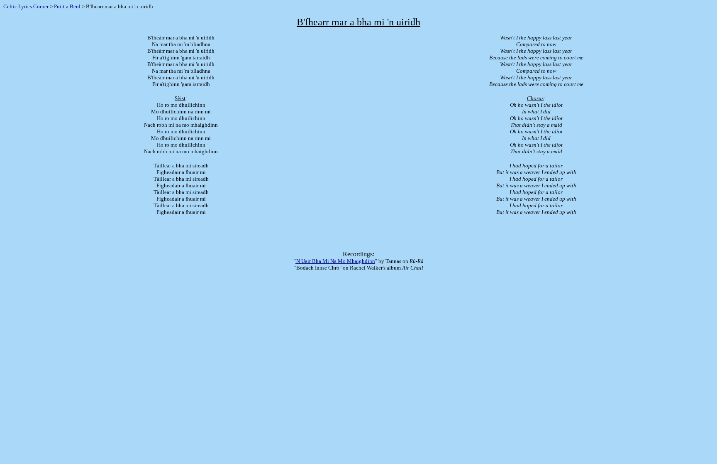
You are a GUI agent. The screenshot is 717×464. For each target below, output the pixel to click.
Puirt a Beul (67, 6)
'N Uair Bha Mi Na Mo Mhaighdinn (335, 261)
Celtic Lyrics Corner (26, 6)
